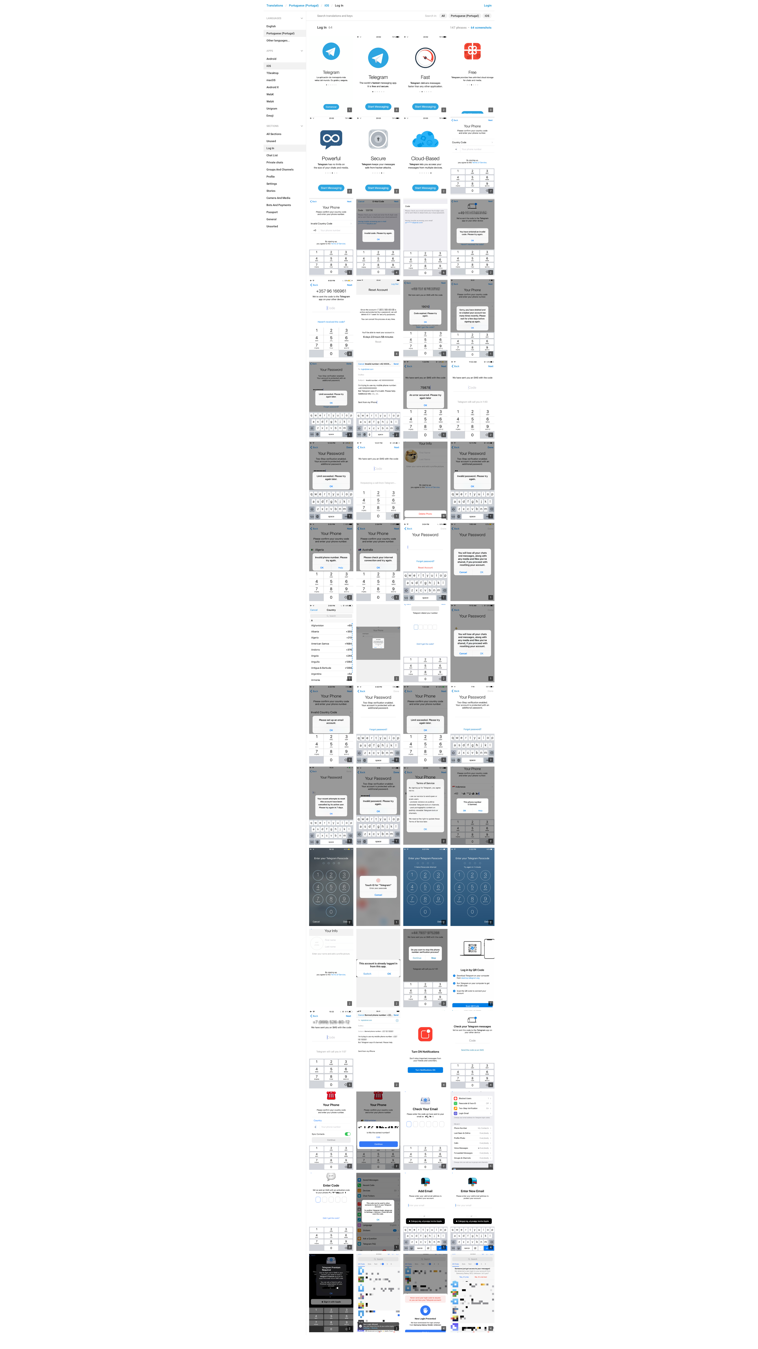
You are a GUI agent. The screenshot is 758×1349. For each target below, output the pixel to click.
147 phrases (458, 27)
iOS (327, 5)
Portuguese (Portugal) (304, 5)
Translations (274, 5)
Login (488, 5)
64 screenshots (481, 27)
